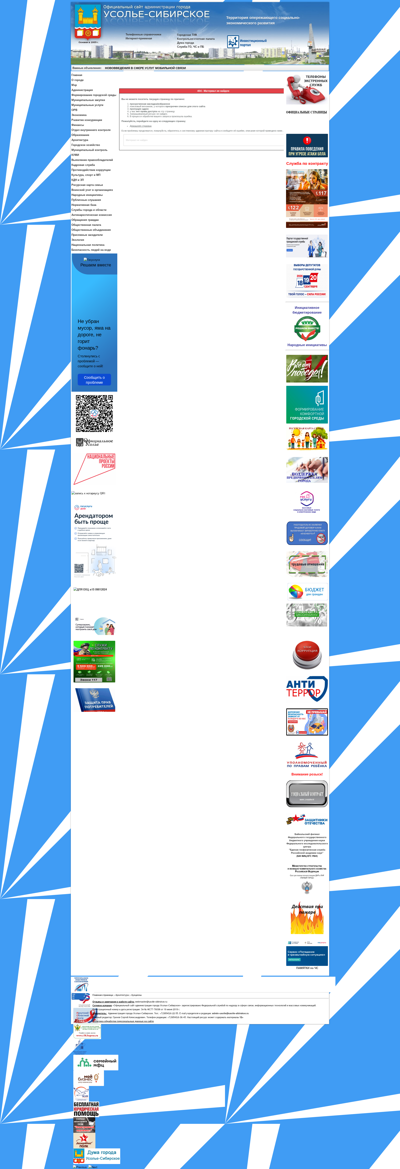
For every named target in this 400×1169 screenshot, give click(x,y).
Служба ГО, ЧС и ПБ (190, 46)
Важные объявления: (86, 68)
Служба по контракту (307, 163)
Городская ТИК (187, 35)
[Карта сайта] (318, 68)
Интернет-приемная (139, 38)
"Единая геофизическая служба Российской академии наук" (307, 851)
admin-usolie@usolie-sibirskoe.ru (230, 1013)
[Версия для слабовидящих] (323, 68)
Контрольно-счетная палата (196, 39)
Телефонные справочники (143, 34)
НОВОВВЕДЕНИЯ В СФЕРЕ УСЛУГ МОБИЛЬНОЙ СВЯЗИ (145, 68)
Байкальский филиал (307, 834)
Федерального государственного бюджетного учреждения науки (307, 839)
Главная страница (102, 994)
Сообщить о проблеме (94, 379)
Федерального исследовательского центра (307, 845)
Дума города (185, 43)
